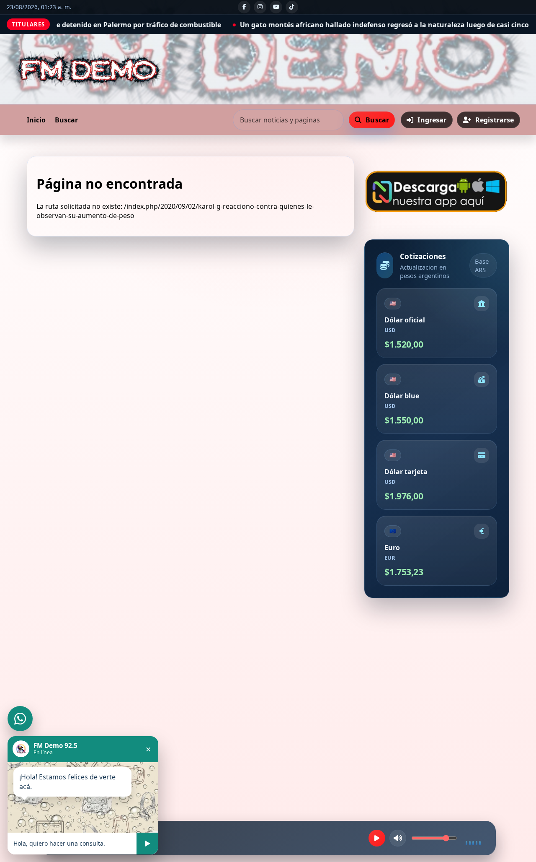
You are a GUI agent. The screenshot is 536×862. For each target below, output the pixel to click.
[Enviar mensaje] (147, 843)
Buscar (66, 120)
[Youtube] (276, 7)
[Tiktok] (292, 7)
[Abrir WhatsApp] (20, 718)
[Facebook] (244, 7)
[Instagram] (260, 7)
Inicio (36, 120)
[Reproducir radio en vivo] (376, 838)
